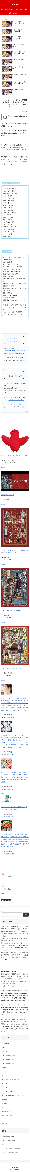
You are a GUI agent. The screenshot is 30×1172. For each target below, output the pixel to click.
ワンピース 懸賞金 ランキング (11, 1152)
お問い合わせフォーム (8, 1136)
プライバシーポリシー (8, 1140)
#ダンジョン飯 (10, 339)
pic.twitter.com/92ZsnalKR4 (16, 400)
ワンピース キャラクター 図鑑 (11, 1148)
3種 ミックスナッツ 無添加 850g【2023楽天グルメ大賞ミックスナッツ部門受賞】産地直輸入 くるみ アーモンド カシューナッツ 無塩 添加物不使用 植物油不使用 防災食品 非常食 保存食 (14, 777)
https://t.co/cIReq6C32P (11, 350)
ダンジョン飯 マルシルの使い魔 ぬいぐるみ (14, 455)
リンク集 (4, 1144)
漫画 (10, 900)
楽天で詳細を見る (9, 717)
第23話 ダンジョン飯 (7, 495)
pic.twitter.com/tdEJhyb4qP (17, 353)
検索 (2, 911)
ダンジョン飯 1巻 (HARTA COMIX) (11, 610)
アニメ (4, 900)
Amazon (3, 467)
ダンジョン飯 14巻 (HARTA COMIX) (12, 668)
